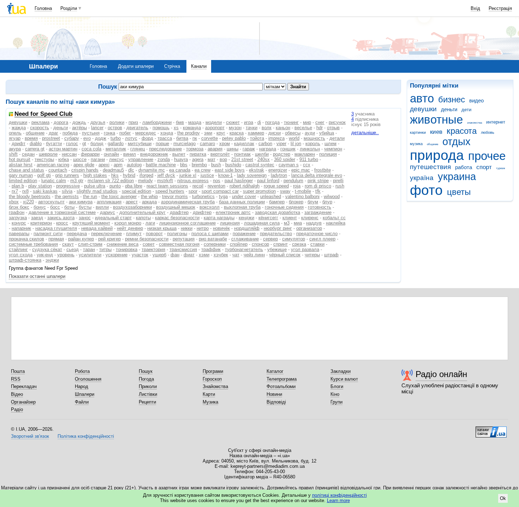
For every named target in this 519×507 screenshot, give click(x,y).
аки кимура (81, 201)
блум (313, 201)
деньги (449, 109)
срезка (299, 244)
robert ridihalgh (244, 186)
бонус (40, 207)
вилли (102, 207)
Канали (199, 66)
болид (96, 143)
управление (140, 159)
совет (149, 244)
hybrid (129, 175)
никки (186, 228)
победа (70, 133)
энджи (52, 260)
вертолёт (220, 154)
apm (118, 164)
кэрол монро (127, 223)
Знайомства (215, 386)
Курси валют (344, 379)
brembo (199, 164)
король (312, 143)
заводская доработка (277, 212)
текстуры (44, 159)
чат (235, 254)
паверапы (19, 233)
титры (105, 249)
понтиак (242, 154)
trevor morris (175, 196)
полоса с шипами (209, 233)
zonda (163, 159)
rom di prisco (318, 186)
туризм (500, 168)
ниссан (69, 154)
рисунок (337, 122)
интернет (495, 122)
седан (28, 154)
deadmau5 (113, 170)
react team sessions (167, 186)
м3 (287, 223)
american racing (53, 164)
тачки (251, 127)
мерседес (145, 133)
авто (422, 98)
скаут (68, 244)
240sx (263, 159)
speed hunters (169, 191)
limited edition (23, 180)
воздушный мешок (175, 207)
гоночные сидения (284, 207)
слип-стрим (90, 244)
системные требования (33, 244)
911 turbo (308, 159)
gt (84, 143)
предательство (276, 233)
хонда (166, 133)
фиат (189, 254)
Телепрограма (282, 379)
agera (197, 159)
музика (416, 144)
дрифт (18, 143)
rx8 (25, 191)
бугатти (54, 143)
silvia (67, 191)
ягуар (14, 138)
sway (285, 191)
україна (422, 177)
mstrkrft (165, 180)
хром (224, 143)
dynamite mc (151, 170)
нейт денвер (130, 228)
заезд (37, 217)
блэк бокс (19, 207)
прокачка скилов (26, 238)
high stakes (95, 175)
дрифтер (202, 212)
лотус (131, 138)
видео (476, 100)
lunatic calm (53, 180)
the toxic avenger (119, 196)
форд (147, 138)
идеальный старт (113, 217)
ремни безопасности (146, 238)
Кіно (334, 394)
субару (71, 138)
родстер (281, 154)
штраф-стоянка (25, 260)
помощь (161, 127)
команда (192, 127)
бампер (277, 201)
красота (462, 131)
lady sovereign (252, 175)
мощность (314, 138)
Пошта (18, 371)
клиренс (309, 217)
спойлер (238, 244)
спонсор (260, 244)
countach (57, 170)
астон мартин (63, 148)
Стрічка (172, 66)
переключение (106, 233)
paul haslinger (239, 180)
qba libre (133, 186)
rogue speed (276, 186)
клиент (289, 217)
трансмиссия (183, 249)
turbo (116, 138)
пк (194, 138)
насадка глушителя (56, 228)
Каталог (275, 371)
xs (176, 127)
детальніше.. (365, 132)
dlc (131, 170)
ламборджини (157, 122)
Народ (81, 386)
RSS (15, 379)
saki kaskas (45, 191)
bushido (233, 164)
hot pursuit (19, 159)
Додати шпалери (136, 66)
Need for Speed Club (43, 114)
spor (193, 191)
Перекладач (24, 386)
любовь (487, 132)
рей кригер (109, 238)
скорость (39, 127)
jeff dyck (166, 175)
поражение (244, 233)
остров (115, 127)
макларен (304, 154)
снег (319, 122)
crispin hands (85, 170)
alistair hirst (20, 164)
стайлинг (18, 249)
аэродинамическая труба (188, 201)
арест (132, 201)
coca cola (91, 148)
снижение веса (122, 244)
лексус (116, 159)
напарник (21, 228)
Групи (336, 402)
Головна (43, 8)
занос (85, 217)
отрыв (333, 127)
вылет (178, 154)
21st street (242, 159)
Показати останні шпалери (37, 276)
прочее (487, 155)
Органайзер (23, 402)
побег (125, 133)
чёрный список (284, 254)
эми (208, 133)
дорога (61, 122)
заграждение (318, 212)
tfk (318, 191)
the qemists (67, 196)
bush (216, 164)
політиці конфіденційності (339, 495)
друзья (97, 122)
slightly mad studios (97, 191)
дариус (107, 212)
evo (87, 138)
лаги (150, 223)
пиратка (198, 154)
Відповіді (276, 402)
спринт (280, 244)
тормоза (194, 148)
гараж (249, 148)
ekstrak (256, 170)
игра (248, 122)
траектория (153, 249)
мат (211, 159)
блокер (296, 201)
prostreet (51, 138)
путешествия (430, 167)
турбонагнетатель (244, 249)
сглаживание (245, 238)
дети (466, 109)
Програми (213, 371)
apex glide (83, 164)
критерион (41, 223)
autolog (134, 164)
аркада (149, 201)
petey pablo (234, 138)
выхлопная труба (242, 207)
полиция (328, 154)
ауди (310, 133)
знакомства (474, 122)
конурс (19, 223)
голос (72, 143)
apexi (104, 164)
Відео (17, 394)
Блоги (336, 386)
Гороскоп (212, 379)
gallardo (116, 143)
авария (215, 148)
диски (274, 133)
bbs (183, 164)
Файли (82, 402)
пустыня (91, 133)
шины (232, 148)
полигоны (177, 233)
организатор (309, 228)
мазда (194, 122)
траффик (211, 249)
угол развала (305, 249)
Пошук (146, 371)
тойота (257, 138)
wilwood (332, 196)
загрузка (18, 217)
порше (162, 143)
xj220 (28, 201)
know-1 (225, 175)
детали (337, 138)
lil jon (296, 143)
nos (216, 180)
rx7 (15, 191)
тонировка (126, 249)
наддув (314, 223)
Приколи (148, 386)
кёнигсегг (268, 217)
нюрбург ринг (278, 228)
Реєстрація (500, 8)
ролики (116, 122)
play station (40, 186)
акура (15, 148)
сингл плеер (322, 238)
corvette (209, 138)
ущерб (159, 254)
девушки (423, 109)
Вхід (475, 8)
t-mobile (303, 191)
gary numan (21, 175)
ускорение (116, 254)
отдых (456, 141)
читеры (312, 254)
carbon (265, 143)
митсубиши (139, 143)
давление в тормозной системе (62, 212)
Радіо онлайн (441, 374)
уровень (65, 254)
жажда (19, 127)
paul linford (268, 180)
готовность (319, 207)
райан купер (81, 238)
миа (298, 223)
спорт (484, 167)
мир (307, 122)
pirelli (338, 180)
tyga (223, 196)
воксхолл (209, 207)
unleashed (270, 196)
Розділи (68, 8)
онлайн (111, 154)
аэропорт (215, 127)
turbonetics (203, 196)
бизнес (451, 99)
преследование (165, 148)
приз (133, 122)
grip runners (67, 175)
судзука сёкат (47, 249)
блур (327, 201)
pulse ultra (94, 186)
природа (437, 155)
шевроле (48, 154)
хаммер (256, 133)
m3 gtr (76, 180)
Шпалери (84, 394)
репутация (184, 238)
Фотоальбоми (281, 386)
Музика (210, 402)
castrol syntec (259, 164)
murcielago (184, 143)
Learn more (338, 500)
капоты (143, 217)
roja (296, 186)
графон (16, 212)
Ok (503, 498)
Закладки (340, 371)
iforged (146, 175)
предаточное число (317, 233)
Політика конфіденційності (86, 436)
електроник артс (233, 212)
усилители (90, 254)
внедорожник (154, 154)
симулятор (293, 238)
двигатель (137, 127)
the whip (149, 196)
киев (436, 132)
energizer (277, 170)
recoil (197, 186)
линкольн (310, 148)
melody (145, 180)
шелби (262, 154)
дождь (79, 122)
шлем (330, 143)
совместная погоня (179, 244)
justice (207, 175)
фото (426, 190)
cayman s (289, 164)
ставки (317, 244)
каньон (283, 127)
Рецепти (147, 402)
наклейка (335, 223)
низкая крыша (162, 228)
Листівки (148, 394)
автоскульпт (51, 201)
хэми (204, 254)
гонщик (288, 148)
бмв (180, 122)
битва (182, 138)
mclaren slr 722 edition (111, 180)
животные (436, 119)
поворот (154, 233)
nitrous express (193, 180)
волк (267, 127)
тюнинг (291, 122)
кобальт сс (334, 217)
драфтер (179, 212)
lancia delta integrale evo (316, 175)
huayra (181, 159)
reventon (216, 186)
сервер (270, 238)
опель (15, 133)
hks (115, 175)
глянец (137, 148)
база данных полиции (242, 201)
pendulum (293, 180)
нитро (203, 228)
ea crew (202, 170)
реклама (40, 122)
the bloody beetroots (29, 196)
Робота (82, 371)
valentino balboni (302, 196)
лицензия (230, 223)
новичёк (221, 228)
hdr (319, 127)
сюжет (233, 122)
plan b (18, 186)
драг (53, 133)
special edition (136, 191)
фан (175, 254)
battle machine (161, 164)
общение (432, 144)
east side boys (230, 170)
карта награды (219, 217)
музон (235, 127)
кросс (62, 223)
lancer (97, 127)
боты (69, 207)
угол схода (20, 254)
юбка (63, 159)
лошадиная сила (262, 223)
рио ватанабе (213, 238)
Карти (209, 394)
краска (236, 133)
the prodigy (188, 133)
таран (89, 249)
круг (220, 133)
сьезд (72, 249)
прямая (56, 238)
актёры (79, 127)
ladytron (279, 175)
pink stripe (318, 180)
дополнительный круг (142, 212)
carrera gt (34, 148)
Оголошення (88, 379)
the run (90, 196)
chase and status (26, 170)
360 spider (284, 159)
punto (115, 186)
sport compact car (220, 191)
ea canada (179, 170)
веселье (303, 127)
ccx (306, 164)
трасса (164, 138)
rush (339, 186)
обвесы (292, 133)
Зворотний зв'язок (30, 436)
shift (13, 154)
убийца (326, 133)
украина (457, 176)
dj (259, 122)
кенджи (246, 217)
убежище (277, 249)
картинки (418, 132)
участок (140, 254)
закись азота (60, 217)
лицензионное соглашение (187, 223)
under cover (244, 196)
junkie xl (187, 175)
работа (463, 167)
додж (100, 138)
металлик (116, 148)
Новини (274, 394)
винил (129, 154)
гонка (109, 133)
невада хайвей (97, 228)
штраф (331, 254)
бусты (85, 207)
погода (272, 122)
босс (55, 207)
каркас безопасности (177, 217)
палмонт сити (48, 233)
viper (281, 143)
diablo (36, 143)
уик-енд (45, 254)
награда (267, 148)
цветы (459, 192)
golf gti (44, 175)
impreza (276, 138)
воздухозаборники (132, 207)
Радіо (17, 409)
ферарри (90, 154)
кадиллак (244, 143)
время (31, 138)
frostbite (322, 170)
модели (213, 122)
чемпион (333, 148)
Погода (146, 379)
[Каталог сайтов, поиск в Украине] (491, 429)
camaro (207, 143)
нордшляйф (247, 228)
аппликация (109, 201)
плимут (134, 233)
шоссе (79, 159)
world (294, 138)
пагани (98, 159)
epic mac (300, 170)
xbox (14, 201)
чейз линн (254, 254)
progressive (68, 186)
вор (223, 159)
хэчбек (221, 254)
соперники (215, 244)
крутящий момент (91, 223)
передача (77, 233)
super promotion (259, 191)
